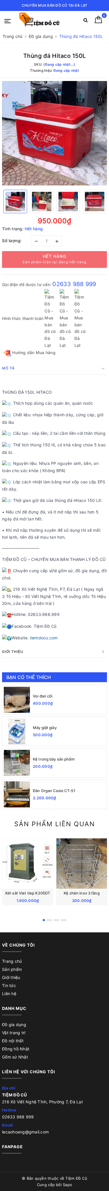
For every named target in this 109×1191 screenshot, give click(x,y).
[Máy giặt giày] (17, 731)
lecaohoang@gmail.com (25, 1131)
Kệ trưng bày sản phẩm (53, 759)
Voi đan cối (42, 696)
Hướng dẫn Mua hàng (33, 352)
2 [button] (49, 920)
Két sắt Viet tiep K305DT (27, 893)
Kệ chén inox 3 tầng (81, 893)
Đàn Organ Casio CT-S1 (54, 790)
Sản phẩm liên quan (54, 824)
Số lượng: (12, 240)
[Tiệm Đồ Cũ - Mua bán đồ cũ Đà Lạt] (44, 20)
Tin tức (9, 985)
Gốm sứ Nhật (15, 1056)
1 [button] (44, 920)
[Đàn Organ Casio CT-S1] (17, 794)
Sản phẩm (12, 969)
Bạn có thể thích (28, 677)
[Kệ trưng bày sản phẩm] (17, 763)
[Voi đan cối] (17, 700)
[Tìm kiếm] (86, 21)
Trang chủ (12, 961)
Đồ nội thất (13, 1040)
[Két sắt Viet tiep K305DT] (27, 863)
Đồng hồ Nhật (15, 1048)
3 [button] (56, 920)
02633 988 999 (74, 284)
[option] (54, 133)
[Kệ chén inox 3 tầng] (81, 863)
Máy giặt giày (45, 727)
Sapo (67, 1184)
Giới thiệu (11, 977)
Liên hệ (9, 993)
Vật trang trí (13, 1032)
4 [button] (64, 920)
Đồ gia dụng (14, 1024)
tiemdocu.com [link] (44, 637)
